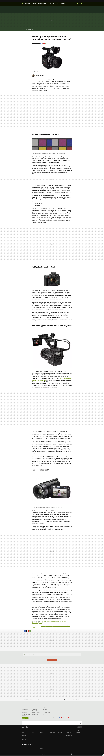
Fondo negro (47, 699)
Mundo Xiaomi (24, 739)
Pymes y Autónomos (77, 734)
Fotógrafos (45, 707)
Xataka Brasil (24, 747)
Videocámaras (42, 630)
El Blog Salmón (77, 732)
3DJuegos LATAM (34, 746)
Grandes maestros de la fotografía (26, 715)
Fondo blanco (40, 699)
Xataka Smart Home (24, 737)
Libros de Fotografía (25, 712)
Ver (52, 660)
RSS (66, 717)
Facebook (76, 3)
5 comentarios (36, 43)
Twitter (42, 43)
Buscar (80, 723)
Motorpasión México (60, 747)
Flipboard (78, 3)
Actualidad (45, 709)
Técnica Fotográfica (46, 712)
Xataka (23, 732)
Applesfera (24, 735)
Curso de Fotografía (35, 712)
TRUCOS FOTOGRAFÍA (42, 3)
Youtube (81, 3)
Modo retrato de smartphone (64, 699)
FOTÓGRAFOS (63, 3)
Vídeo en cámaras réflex (58, 630)
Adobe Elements (35, 714)
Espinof (41, 733)
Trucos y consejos (35, 707)
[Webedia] (79, 1)
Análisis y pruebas (25, 707)
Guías (37, 630)
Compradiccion (69, 735)
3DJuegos (32, 732)
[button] (39, 75)
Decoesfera (68, 733)
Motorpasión (60, 732)
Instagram (79, 3)
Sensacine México (43, 746)
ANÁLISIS (34, 3)
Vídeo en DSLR (49, 630)
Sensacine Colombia (41, 748)
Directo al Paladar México (52, 747)
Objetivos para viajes (54, 699)
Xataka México (24, 746)
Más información (60, 754)
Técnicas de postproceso (34, 710)
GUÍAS (57, 3)
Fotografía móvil (25, 709)
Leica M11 (72, 699)
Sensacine (41, 732)
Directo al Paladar (52, 732)
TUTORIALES (51, 3)
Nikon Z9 (77, 699)
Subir (79, 727)
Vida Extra (32, 733)
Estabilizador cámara (33, 699)
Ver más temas (25, 718)
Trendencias (68, 732)
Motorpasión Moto (61, 733)
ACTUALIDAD (27, 3)
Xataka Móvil (24, 733)
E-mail (45, 43)
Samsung (31, 29)
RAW (43, 714)
